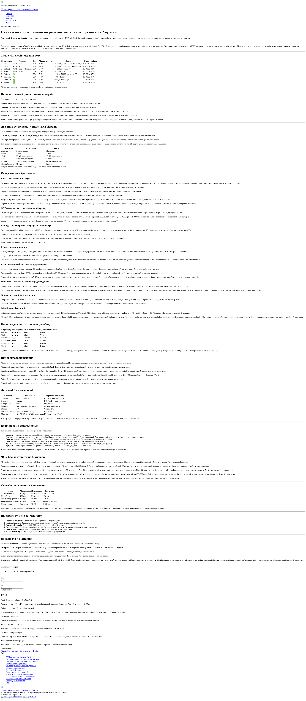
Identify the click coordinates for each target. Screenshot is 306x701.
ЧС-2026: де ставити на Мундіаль (19, 674)
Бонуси (19, 10)
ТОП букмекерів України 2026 (18, 657)
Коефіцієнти (27, 10)
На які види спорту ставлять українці (21, 666)
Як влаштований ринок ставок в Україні (22, 659)
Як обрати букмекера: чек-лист (18, 679)
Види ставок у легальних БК (17, 672)
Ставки (4, 10)
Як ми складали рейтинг (16, 668)
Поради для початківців (15, 681)
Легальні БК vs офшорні (15, 670)
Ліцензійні (11, 10)
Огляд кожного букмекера (16, 664)
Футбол (35, 10)
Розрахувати (6, 590)
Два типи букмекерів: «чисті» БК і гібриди (23, 661)
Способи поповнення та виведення (20, 676)
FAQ (8, 683)
